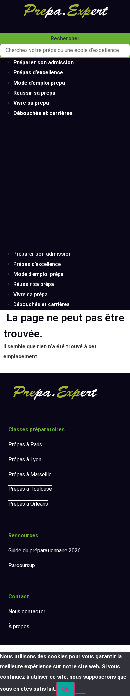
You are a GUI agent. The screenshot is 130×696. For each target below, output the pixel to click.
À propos (18, 626)
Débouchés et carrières (43, 113)
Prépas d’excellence (38, 72)
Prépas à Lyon (24, 459)
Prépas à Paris (25, 444)
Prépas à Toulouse (30, 489)
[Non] (80, 691)
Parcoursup (21, 565)
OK (65, 689)
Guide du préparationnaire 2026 (44, 550)
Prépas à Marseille (30, 474)
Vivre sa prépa (31, 103)
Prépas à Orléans (28, 504)
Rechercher (65, 38)
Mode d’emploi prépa (39, 83)
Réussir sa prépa (34, 93)
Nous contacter (26, 611)
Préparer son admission (43, 62)
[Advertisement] (65, 184)
